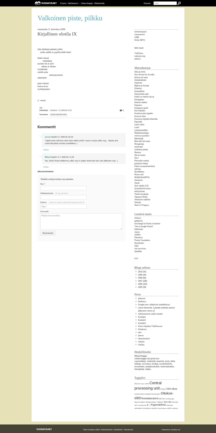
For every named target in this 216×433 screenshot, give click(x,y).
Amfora (142, 383)
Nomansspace (155, 394)
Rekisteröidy (99, 3)
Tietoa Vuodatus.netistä (91, 429)
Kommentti (44, 211)
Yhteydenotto (128, 429)
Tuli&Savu (160, 402)
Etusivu (63, 3)
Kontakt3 (142, 323)
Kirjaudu (147, 3)
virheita (141, 345)
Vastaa (46, 149)
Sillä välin (162, 398)
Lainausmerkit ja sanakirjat (142, 394)
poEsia (169, 408)
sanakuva (175, 408)
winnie (48, 137)
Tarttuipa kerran (151, 402)
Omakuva (142, 329)
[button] (79, 3)
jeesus (141, 335)
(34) (142, 272)
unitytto (141, 342)
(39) (142, 275)
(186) (142, 281)
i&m (140, 332)
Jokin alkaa (171, 388)
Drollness (142, 301)
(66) (142, 278)
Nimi (42, 184)
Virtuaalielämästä (142, 405)
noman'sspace (162, 408)
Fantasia (163, 389)
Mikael (48, 157)
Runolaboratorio (58, 114)
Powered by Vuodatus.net (171, 429)
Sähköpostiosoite (54, 193)
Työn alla (167, 402)
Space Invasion (139, 402)
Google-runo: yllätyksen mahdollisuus (154, 305)
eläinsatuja (169, 405)
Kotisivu (62, 202)
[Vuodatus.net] (44, 429)
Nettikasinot (73, 3)
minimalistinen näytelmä (150, 408)
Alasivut (141, 298)
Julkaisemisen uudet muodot (150, 314)
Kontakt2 (142, 320)
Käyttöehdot (118, 429)
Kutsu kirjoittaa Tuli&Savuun (150, 326)
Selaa (87, 3)
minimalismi (138, 408)
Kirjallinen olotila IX (57, 34)
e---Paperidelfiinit (156, 404)
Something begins (169, 398)
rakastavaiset (144, 338)
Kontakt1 (142, 317)
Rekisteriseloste (107, 429)
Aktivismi (137, 383)
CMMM (147, 383)
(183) (142, 284)
